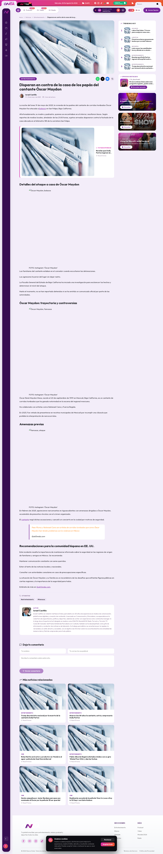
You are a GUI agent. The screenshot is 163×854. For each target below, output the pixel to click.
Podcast (140, 828)
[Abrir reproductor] (123, 10)
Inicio (21, 17)
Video (140, 831)
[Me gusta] (88, 79)
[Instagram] (98, 3)
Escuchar (127, 107)
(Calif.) (87, 3)
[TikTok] (101, 3)
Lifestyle (117, 835)
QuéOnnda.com (43, 587)
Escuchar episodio (139, 87)
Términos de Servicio (130, 851)
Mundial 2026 (142, 835)
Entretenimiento (39, 17)
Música (116, 831)
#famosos (41, 599)
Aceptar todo (108, 844)
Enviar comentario (32, 671)
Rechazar (107, 840)
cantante (25, 519)
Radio (140, 838)
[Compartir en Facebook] (107, 79)
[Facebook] (95, 3)
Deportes (117, 838)
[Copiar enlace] (112, 79)
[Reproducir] (118, 10)
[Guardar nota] (93, 79)
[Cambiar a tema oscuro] (133, 3)
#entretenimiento (27, 599)
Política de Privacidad (147, 851)
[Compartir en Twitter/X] (103, 79)
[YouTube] (108, 3)
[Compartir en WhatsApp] (98, 79)
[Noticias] (18, 10)
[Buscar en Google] (104, 3)
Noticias (28, 17)
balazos (42, 108)
